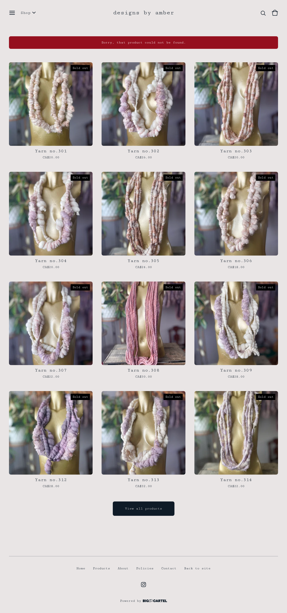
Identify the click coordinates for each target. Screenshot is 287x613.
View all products (143, 508)
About (123, 568)
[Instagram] (143, 585)
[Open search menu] (263, 13)
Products (101, 568)
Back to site (197, 568)
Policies (145, 568)
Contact (168, 568)
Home (80, 568)
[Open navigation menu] (12, 13)
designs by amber (143, 12)
